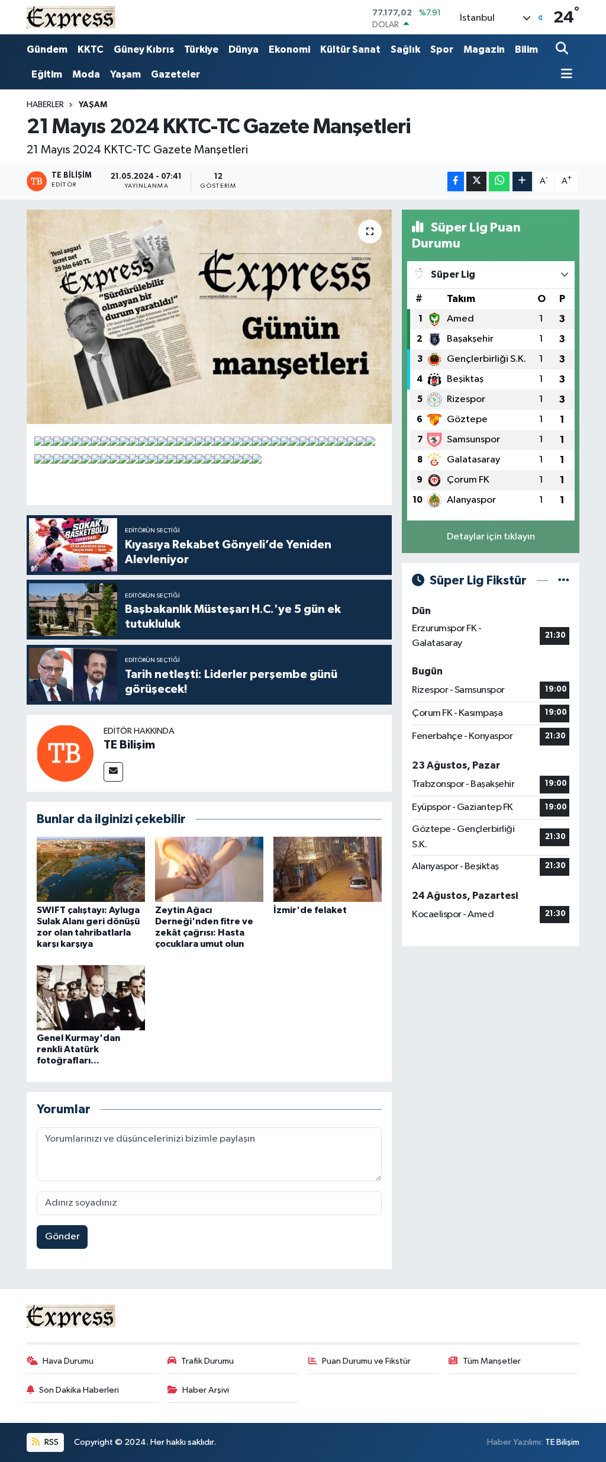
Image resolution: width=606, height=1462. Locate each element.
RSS (51, 1442)
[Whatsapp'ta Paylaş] (499, 181)
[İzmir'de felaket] (327, 869)
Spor (441, 49)
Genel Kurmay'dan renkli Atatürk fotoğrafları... (78, 1049)
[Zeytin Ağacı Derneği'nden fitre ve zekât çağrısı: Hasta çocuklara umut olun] (209, 869)
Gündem (47, 49)
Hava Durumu (68, 1361)
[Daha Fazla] (522, 181)
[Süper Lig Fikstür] (563, 581)
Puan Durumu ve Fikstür (366, 1361)
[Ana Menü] (564, 75)
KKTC (91, 49)
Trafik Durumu (207, 1361)
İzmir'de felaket (310, 910)
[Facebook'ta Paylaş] (455, 181)
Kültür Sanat (350, 49)
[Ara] (563, 49)
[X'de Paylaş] (476, 181)
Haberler (45, 105)
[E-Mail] (113, 772)
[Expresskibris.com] (71, 16)
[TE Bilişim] (65, 753)
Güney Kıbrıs (144, 49)
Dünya (243, 49)
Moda (86, 74)
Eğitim (46, 74)
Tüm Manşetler (492, 1361)
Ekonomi (289, 49)
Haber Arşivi (205, 1390)
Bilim (526, 49)
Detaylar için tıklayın (491, 537)
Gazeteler (175, 74)
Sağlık (405, 49)
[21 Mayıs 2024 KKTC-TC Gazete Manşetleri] (209, 317)
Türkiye (201, 49)
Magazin (484, 49)
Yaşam (125, 74)
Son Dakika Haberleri (79, 1390)
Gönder (62, 1237)
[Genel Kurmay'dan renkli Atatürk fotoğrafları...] (91, 997)
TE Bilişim (129, 745)
